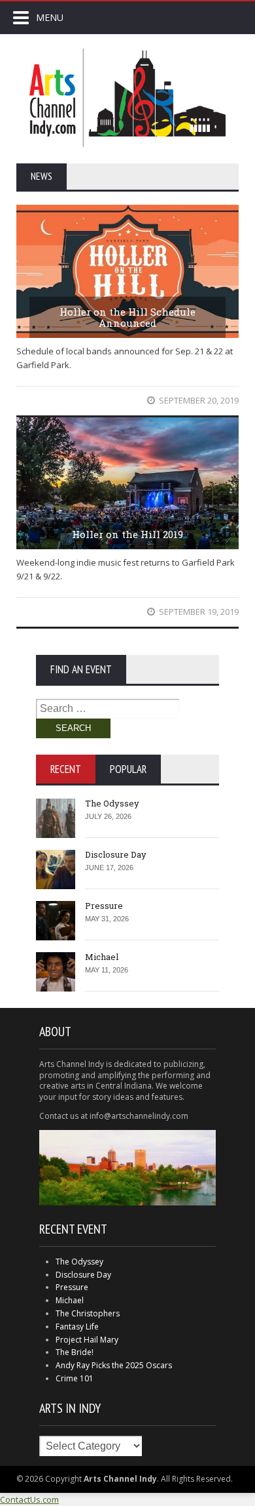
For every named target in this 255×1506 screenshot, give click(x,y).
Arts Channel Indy (127, 98)
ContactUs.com (29, 1499)
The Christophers (88, 1313)
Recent (65, 769)
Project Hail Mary (87, 1339)
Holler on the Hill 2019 (127, 534)
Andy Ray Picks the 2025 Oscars (114, 1365)
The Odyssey (112, 803)
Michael (101, 957)
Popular (128, 769)
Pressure (104, 905)
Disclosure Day (115, 854)
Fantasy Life (77, 1326)
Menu (49, 17)
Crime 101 (75, 1378)
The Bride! (75, 1352)
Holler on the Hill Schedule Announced (128, 317)
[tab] (65, 769)
